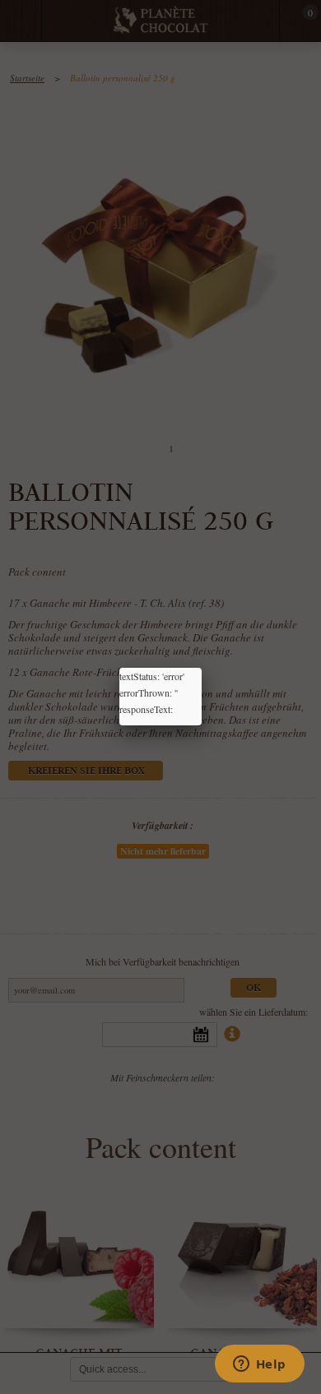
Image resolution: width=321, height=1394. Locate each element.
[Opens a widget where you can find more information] (259, 1365)
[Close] (201, 668)
